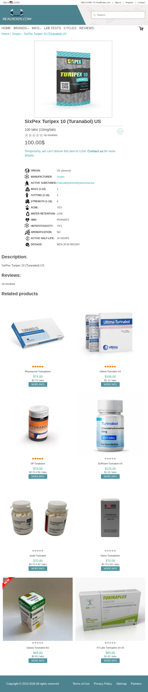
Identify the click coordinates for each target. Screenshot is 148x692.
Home (6, 28)
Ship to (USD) (11, 2)
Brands (20, 28)
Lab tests (52, 28)
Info (35, 28)
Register (129, 2)
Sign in (118, 2)
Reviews (86, 28)
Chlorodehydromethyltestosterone (75, 182)
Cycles (70, 28)
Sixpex (61, 176)
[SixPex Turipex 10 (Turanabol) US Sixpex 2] (73, 79)
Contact (141, 2)
